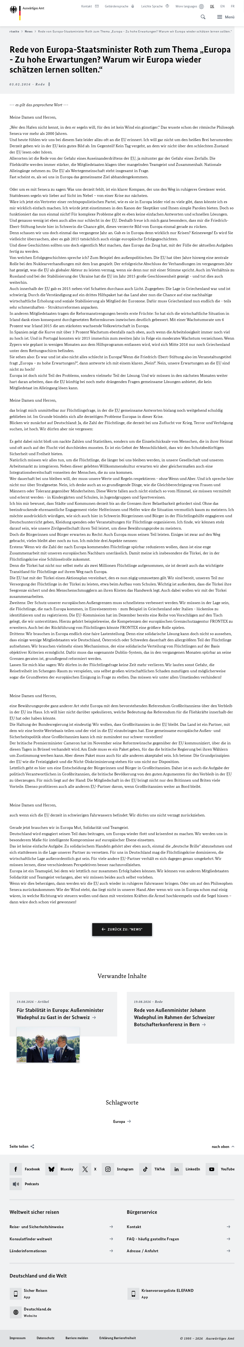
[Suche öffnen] (201, 14)
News (28, 31)
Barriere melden (77, 1338)
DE (212, 6)
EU (123, 139)
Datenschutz (45, 1338)
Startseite (12, 31)
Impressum (17, 1338)
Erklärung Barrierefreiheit (117, 1338)
